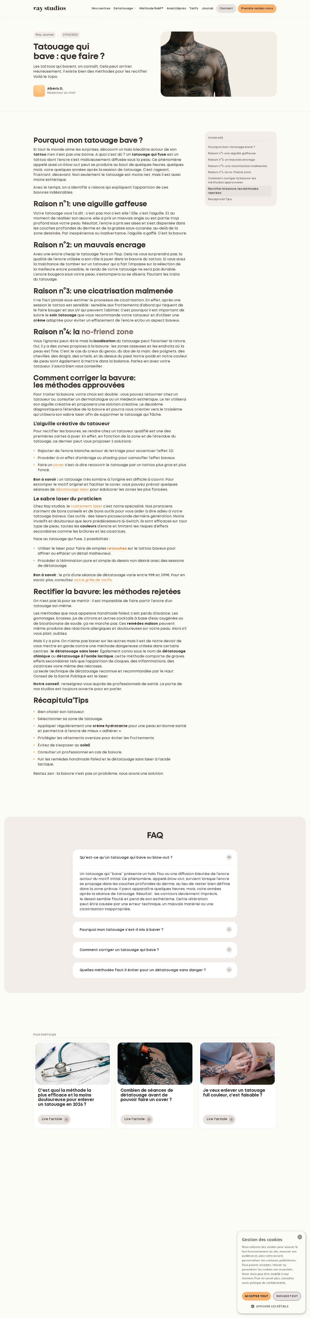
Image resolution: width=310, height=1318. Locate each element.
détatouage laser (72, 489)
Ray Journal (45, 35)
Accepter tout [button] (256, 1296)
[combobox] (300, 1237)
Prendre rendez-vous (257, 8)
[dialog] (271, 1272)
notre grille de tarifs (93, 580)
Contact (226, 8)
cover (58, 465)
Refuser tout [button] (287, 1296)
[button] (125, 8)
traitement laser (86, 506)
